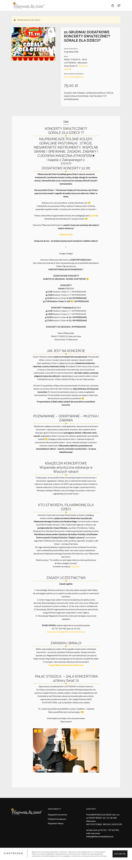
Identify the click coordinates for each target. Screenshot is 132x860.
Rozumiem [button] (120, 854)
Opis (66, 121)
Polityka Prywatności (57, 819)
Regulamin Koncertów (57, 815)
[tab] (66, 121)
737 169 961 (113, 830)
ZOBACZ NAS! (66, 234)
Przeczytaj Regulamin (73, 76)
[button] (50, 31)
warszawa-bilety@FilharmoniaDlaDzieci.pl (66, 631)
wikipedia (75, 566)
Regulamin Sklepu (56, 823)
